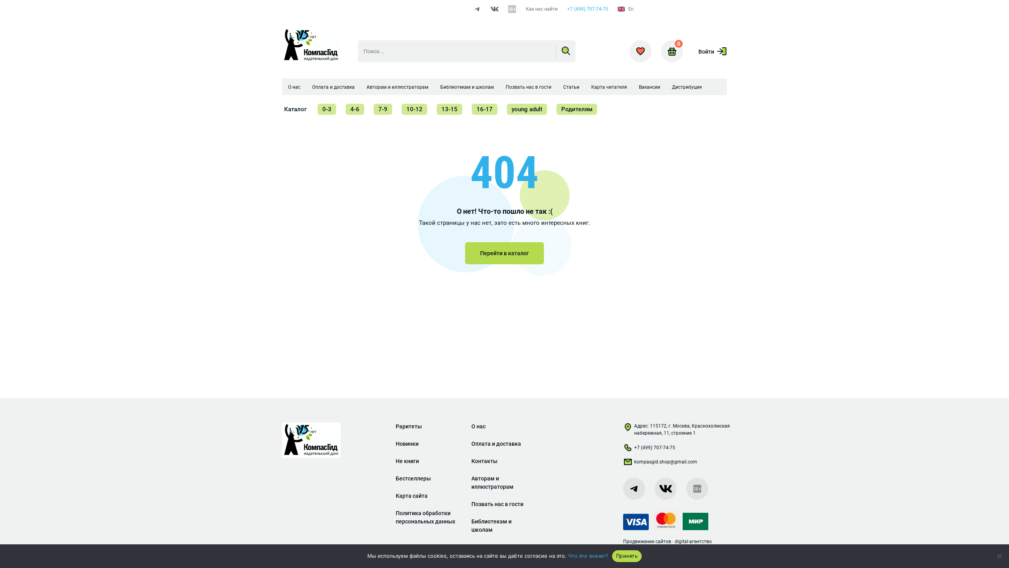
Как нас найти (542, 9)
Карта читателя (609, 87)
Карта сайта (412, 496)
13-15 (449, 109)
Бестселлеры (413, 478)
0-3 (326, 109)
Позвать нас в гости (528, 87)
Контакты (484, 461)
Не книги (407, 461)
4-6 (354, 109)
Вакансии (649, 87)
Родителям (576, 109)
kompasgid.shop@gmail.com (665, 462)
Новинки (407, 444)
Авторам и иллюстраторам (397, 87)
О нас (294, 87)
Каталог (295, 109)
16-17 (485, 109)
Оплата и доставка (333, 87)
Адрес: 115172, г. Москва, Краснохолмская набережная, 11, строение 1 (682, 429)
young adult (527, 109)
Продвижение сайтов (647, 541)
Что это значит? (588, 556)
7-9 (382, 109)
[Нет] (999, 556)
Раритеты (409, 426)
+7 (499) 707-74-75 (587, 9)
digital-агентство (693, 541)
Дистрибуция (687, 87)
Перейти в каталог (504, 253)
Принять (627, 556)
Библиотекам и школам (467, 87)
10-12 (414, 109)
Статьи (571, 87)
